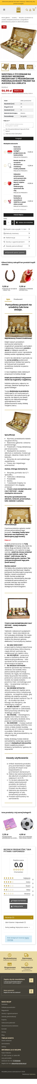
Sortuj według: (10, 927)
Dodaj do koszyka (24, 223)
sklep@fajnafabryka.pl (19, 1063)
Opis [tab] (8, 299)
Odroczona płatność (8, 1023)
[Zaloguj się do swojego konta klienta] (30, 9)
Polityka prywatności (8, 1007)
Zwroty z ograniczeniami (10, 1013)
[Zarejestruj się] (31, 980)
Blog (3, 1035)
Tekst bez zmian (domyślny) (14, 134)
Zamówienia (6, 1044)
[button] (34, 43)
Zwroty (4, 1032)
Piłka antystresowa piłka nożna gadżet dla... (25, 837)
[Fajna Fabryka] (18, 10)
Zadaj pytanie (18, 906)
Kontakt (4, 1029)
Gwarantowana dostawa (10, 1026)
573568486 (16, 1061)
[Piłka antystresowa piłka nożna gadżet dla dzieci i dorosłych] (27, 824)
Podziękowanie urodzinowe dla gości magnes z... (9, 837)
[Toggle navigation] (4, 10)
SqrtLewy (32, 1074)
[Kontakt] (31, 991)
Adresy (4, 1047)
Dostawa (4, 1004)
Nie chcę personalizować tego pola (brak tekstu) (17, 130)
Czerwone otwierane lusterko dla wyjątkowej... (26, 289)
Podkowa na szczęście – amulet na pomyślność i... (9, 289)
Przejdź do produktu (20, 157)
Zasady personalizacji (9, 1017)
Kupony (4, 1020)
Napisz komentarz (19, 901)
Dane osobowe (7, 1041)
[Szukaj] (27, 9)
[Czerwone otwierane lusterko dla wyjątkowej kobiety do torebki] (27, 276)
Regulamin (5, 1010)
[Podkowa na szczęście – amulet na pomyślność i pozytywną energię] (10, 276)
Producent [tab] (18, 299)
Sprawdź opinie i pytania (15, 252)
